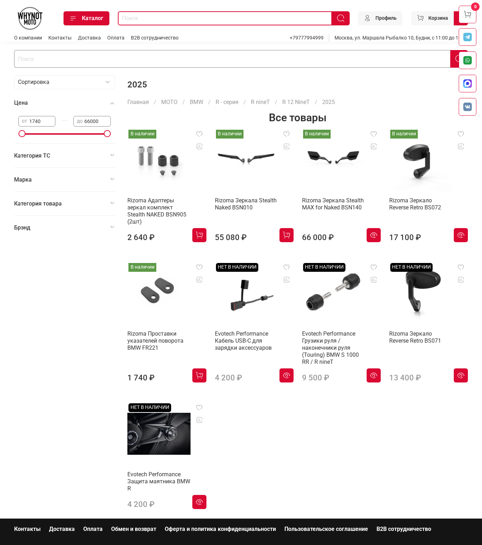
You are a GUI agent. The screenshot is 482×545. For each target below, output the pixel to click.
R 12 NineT (296, 102)
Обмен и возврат (133, 529)
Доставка (89, 38)
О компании (28, 38)
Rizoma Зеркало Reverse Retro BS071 (415, 337)
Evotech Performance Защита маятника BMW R (158, 481)
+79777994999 (307, 38)
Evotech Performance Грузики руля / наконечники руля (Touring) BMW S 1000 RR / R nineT (330, 347)
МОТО (169, 102)
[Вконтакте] (467, 107)
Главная (138, 102)
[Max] (467, 83)
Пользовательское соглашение (326, 529)
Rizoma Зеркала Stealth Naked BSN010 (246, 204)
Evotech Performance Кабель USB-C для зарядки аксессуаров (243, 340)
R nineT (260, 102)
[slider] (22, 133)
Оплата (116, 38)
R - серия (227, 102)
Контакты (60, 38)
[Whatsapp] (467, 60)
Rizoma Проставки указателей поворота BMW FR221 (155, 340)
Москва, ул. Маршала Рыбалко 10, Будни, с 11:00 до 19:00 (401, 38)
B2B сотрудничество (155, 38)
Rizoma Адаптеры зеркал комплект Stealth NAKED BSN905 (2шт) (156, 211)
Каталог (92, 18)
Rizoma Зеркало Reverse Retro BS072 (415, 204)
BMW (196, 102)
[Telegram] (467, 37)
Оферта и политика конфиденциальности (220, 529)
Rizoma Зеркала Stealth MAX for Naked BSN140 (333, 204)
